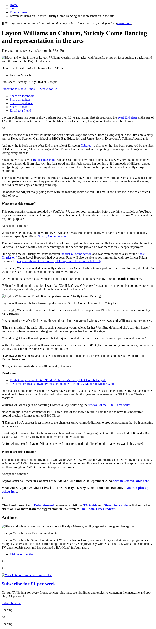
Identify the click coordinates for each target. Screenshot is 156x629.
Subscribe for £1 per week (29, 583)
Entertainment (19, 12)
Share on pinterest (21, 103)
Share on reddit (19, 107)
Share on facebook (22, 96)
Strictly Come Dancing (52, 236)
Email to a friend (20, 110)
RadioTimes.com (44, 159)
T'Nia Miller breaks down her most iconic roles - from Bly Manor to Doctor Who (62, 383)
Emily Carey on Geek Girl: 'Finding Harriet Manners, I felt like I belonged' (58, 380)
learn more (124, 23)
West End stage (127, 117)
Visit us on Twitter (21, 554)
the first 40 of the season (76, 254)
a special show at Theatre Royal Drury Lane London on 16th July (59, 261)
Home (14, 5)
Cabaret (86, 145)
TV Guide (90, 505)
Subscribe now (11, 603)
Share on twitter (20, 99)
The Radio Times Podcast (97, 509)
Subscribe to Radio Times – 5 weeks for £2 (29, 89)
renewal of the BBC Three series (109, 405)
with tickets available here (131, 481)
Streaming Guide (116, 505)
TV (12, 8)
